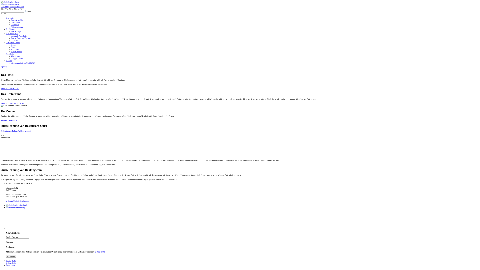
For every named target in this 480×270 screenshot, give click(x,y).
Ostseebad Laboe (13, 43)
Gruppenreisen (17, 58)
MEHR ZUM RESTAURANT (13, 103)
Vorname (9, 242)
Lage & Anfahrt (17, 20)
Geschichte (15, 22)
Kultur (13, 45)
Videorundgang (17, 27)
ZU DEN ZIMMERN (9, 120)
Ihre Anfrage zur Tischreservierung (24, 38)
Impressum (10, 265)
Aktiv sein (15, 49)
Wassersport (15, 56)
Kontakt (9, 61)
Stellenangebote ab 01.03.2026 (23, 63)
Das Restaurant (12, 34)
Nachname (10, 247)
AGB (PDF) (11, 261)
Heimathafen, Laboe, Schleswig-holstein (17, 131)
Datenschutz (100, 252)
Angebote (10, 54)
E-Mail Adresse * (13, 237)
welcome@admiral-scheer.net (12, 7)
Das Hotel (10, 18)
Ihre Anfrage (16, 31)
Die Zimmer (11, 29)
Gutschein (15, 25)
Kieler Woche (16, 52)
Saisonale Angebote (19, 36)
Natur (13, 47)
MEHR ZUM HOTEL (10, 89)
